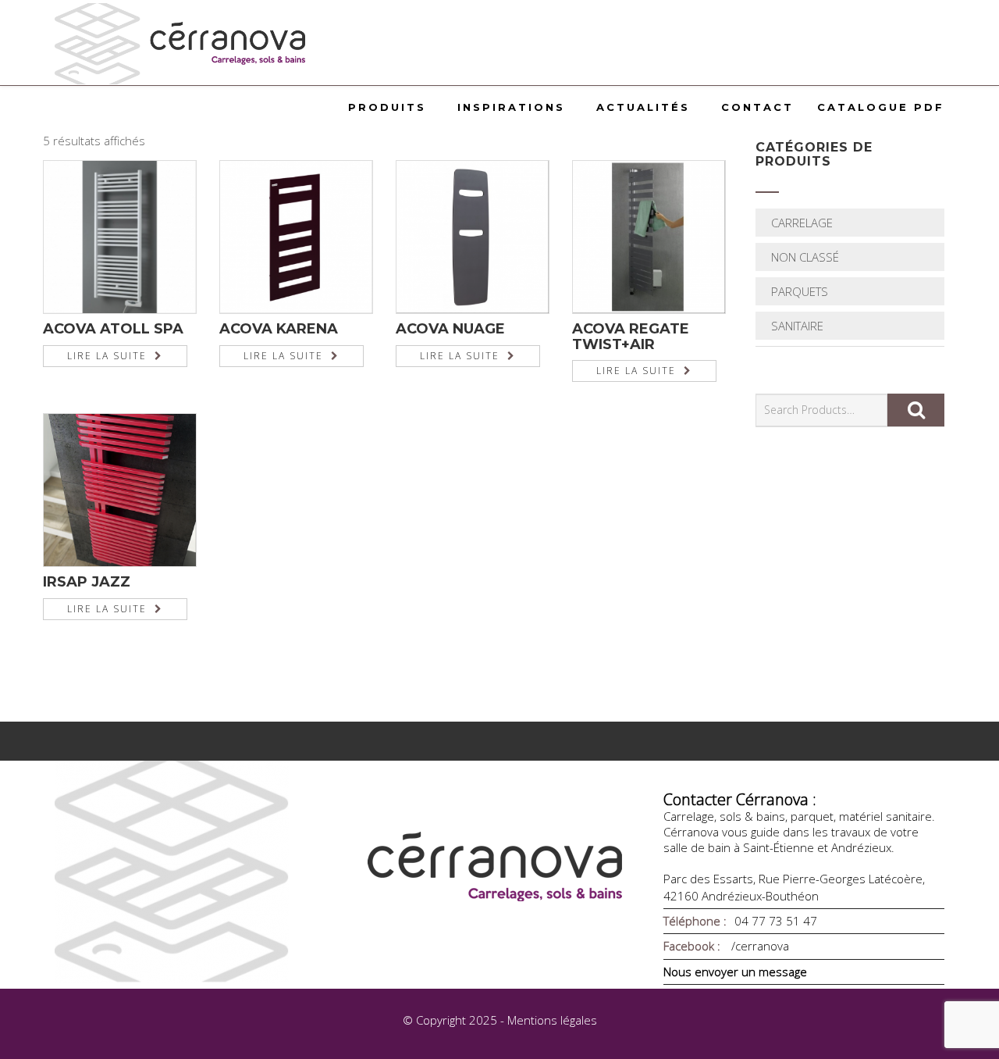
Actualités (643, 107)
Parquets (799, 291)
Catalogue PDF (880, 107)
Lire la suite (107, 355)
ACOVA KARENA (278, 328)
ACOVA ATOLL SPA (113, 328)
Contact (757, 107)
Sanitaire (797, 325)
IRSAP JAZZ (86, 581)
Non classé (805, 257)
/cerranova (758, 946)
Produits (387, 107)
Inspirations (511, 107)
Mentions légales (552, 1020)
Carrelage (802, 222)
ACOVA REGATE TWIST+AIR (630, 336)
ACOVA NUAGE (450, 328)
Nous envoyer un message (735, 971)
